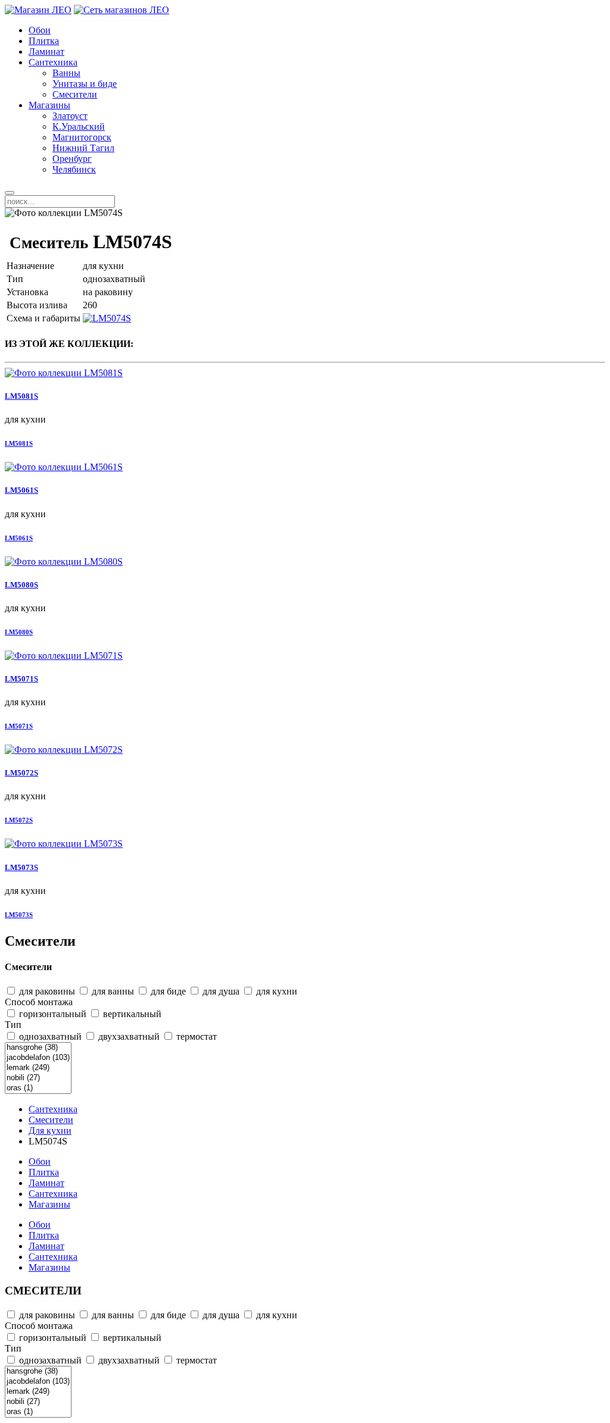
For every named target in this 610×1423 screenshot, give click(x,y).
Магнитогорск (81, 137)
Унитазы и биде (84, 84)
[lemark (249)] (38, 1068)
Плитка (44, 41)
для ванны (111, 991)
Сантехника (53, 62)
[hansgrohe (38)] (38, 1048)
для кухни (275, 991)
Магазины (49, 105)
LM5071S (21, 678)
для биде (167, 991)
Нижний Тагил (83, 148)
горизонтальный (51, 1014)
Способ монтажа (39, 1002)
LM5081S (21, 396)
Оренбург (72, 159)
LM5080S (21, 584)
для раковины (46, 991)
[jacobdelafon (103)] (38, 1058)
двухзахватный (128, 1036)
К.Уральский (78, 126)
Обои (40, 30)
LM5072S (21, 772)
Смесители (74, 94)
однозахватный (49, 1036)
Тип (13, 1024)
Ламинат (46, 51)
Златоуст (70, 116)
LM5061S (21, 490)
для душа (219, 991)
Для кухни (50, 1130)
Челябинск (74, 169)
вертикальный (131, 1014)
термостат (195, 1036)
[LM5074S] (107, 318)
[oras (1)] (38, 1088)
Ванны (66, 73)
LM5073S (21, 867)
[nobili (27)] (38, 1078)
